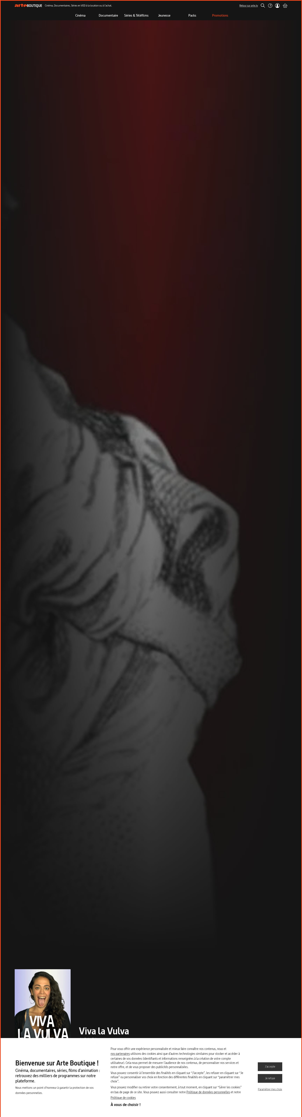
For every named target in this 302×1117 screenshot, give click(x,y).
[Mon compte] (277, 5)
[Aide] (270, 5)
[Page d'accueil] (28, 6)
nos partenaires (120, 1053)
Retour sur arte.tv (248, 5)
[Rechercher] (263, 5)
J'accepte (270, 1066)
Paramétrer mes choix (270, 1089)
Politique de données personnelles (208, 1092)
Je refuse (270, 1078)
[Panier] (284, 5)
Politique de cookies (123, 1098)
